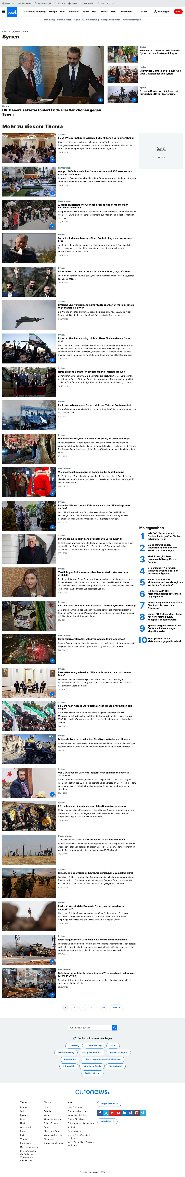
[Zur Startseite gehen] (12, 12)
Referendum (70, 1059)
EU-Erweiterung (90, 19)
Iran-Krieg (49, 19)
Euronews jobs (74, 1131)
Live (178, 11)
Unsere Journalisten (29, 1147)
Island (77, 19)
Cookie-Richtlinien (76, 1119)
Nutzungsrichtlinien (77, 1115)
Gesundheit (126, 11)
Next (94, 11)
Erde (113, 11)
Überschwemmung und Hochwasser (103, 1059)
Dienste (47, 1102)
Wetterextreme (92, 1073)
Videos (23, 1139)
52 (103, 1007)
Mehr (70, 1102)
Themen (24, 1102)
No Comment (64, 168)
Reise (86, 11)
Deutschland (115, 1066)
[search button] (98, 3)
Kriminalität (69, 1066)
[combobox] (113, 3)
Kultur (104, 11)
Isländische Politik (92, 1066)
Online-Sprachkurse (53, 1143)
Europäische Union (110, 19)
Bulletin (47, 1111)
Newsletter (106, 1121)
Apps (46, 1127)
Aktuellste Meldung (34, 11)
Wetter (47, 1115)
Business (74, 11)
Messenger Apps (52, 1131)
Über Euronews (75, 1107)
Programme (25, 1143)
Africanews (49, 1139)
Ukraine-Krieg (64, 19)
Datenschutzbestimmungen (81, 1123)
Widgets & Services (53, 1135)
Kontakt (71, 1127)
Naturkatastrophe (132, 19)
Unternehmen (65, 836)
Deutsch (8, 3)
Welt (62, 11)
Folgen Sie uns (51, 1123)
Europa (53, 11)
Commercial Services (77, 1111)
